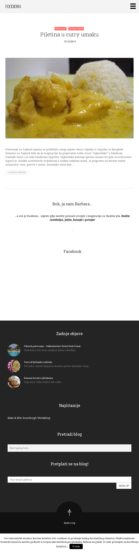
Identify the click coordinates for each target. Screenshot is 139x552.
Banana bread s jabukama (38, 378)
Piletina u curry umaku (69, 34)
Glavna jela (60, 28)
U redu (76, 546)
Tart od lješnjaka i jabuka (38, 362)
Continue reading (17, 172)
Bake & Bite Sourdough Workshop (29, 418)
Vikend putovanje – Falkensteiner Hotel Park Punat (52, 346)
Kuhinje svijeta (76, 28)
